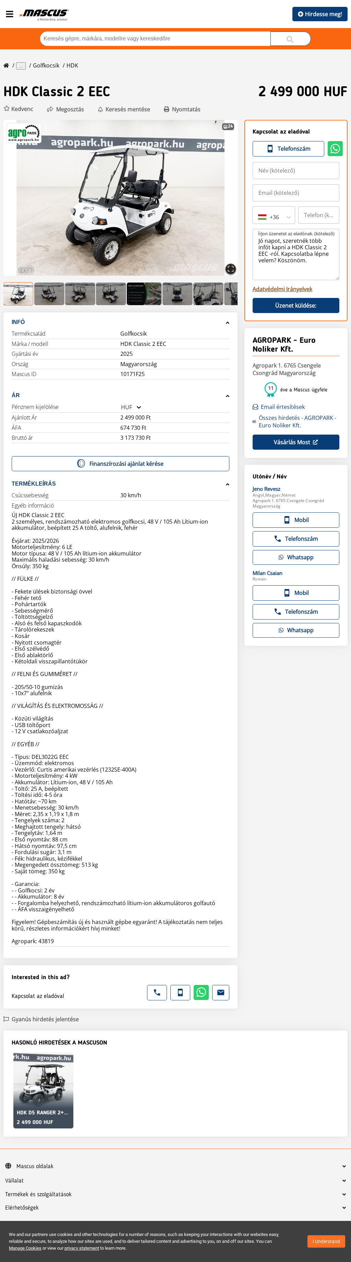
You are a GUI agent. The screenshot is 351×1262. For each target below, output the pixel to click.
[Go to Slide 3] (80, 294)
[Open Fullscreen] (231, 269)
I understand (326, 1241)
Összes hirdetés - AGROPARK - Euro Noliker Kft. (297, 421)
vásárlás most (292, 442)
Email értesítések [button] (283, 407)
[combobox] (121, 407)
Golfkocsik (46, 65)
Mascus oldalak (34, 1166)
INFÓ (18, 322)
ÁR (16, 395)
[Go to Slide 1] (18, 294)
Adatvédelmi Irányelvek (282, 289)
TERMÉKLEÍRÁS (34, 484)
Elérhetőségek (22, 1208)
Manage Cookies (25, 1248)
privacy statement (81, 1248)
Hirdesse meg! (323, 14)
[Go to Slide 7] (208, 294)
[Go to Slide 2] (49, 294)
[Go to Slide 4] (111, 294)
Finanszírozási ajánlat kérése (126, 463)
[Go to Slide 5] (144, 294)
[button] (18, 109)
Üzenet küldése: (295, 305)
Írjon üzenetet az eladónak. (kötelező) (296, 233)
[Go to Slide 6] (177, 294)
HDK (72, 65)
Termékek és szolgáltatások (38, 1194)
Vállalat (14, 1181)
